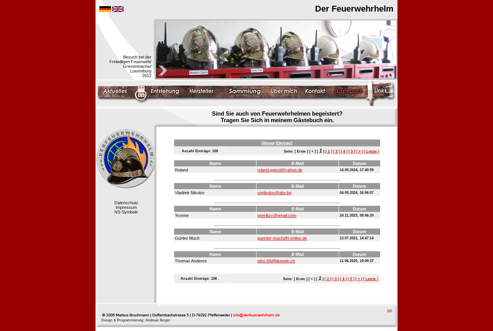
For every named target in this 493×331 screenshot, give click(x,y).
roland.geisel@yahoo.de (279, 170)
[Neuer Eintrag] (277, 143)
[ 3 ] (336, 151)
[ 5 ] (352, 151)
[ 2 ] (328, 151)
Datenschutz (126, 202)
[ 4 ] (344, 151)
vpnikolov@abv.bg (274, 192)
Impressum (126, 207)
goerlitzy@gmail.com (276, 215)
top (389, 310)
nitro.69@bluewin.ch (276, 261)
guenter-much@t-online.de (282, 238)
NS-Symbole (126, 212)
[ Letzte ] (371, 151)
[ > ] (359, 151)
